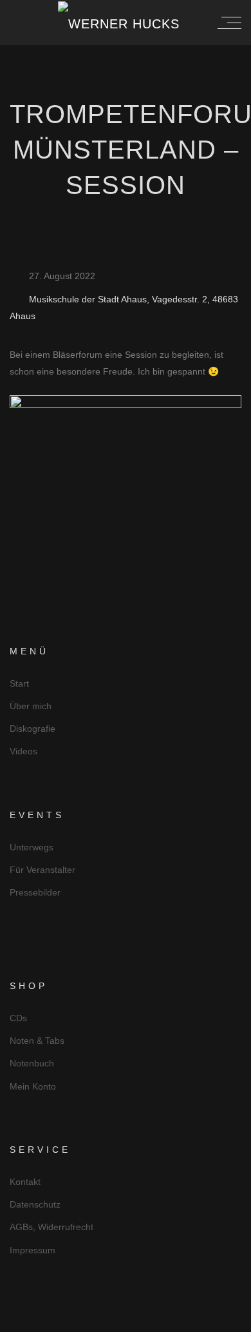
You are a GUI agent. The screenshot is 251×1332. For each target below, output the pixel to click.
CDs (18, 1018)
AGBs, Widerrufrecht (51, 1227)
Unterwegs (31, 847)
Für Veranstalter (42, 870)
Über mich (30, 706)
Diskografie (32, 728)
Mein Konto (33, 1086)
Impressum (32, 1250)
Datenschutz (35, 1204)
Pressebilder (35, 892)
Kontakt (25, 1182)
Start (19, 683)
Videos (23, 751)
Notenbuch (32, 1063)
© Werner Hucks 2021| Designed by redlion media (126, 1320)
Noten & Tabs (37, 1040)
